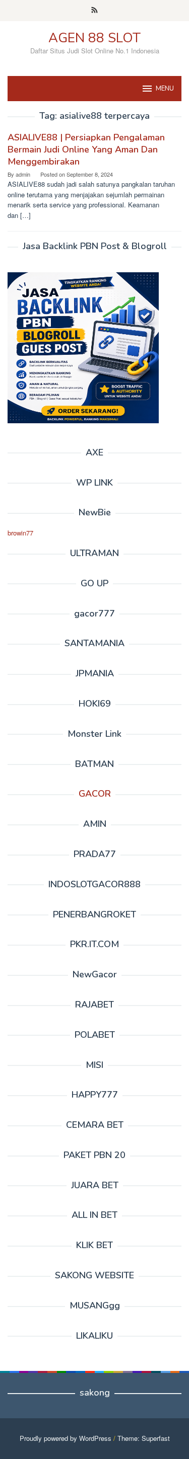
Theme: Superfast (143, 1438)
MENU (165, 88)
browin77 (20, 532)
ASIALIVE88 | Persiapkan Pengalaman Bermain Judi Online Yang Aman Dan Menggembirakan (86, 149)
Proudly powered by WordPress (65, 1438)
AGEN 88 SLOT (94, 38)
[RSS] (94, 10)
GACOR (95, 794)
